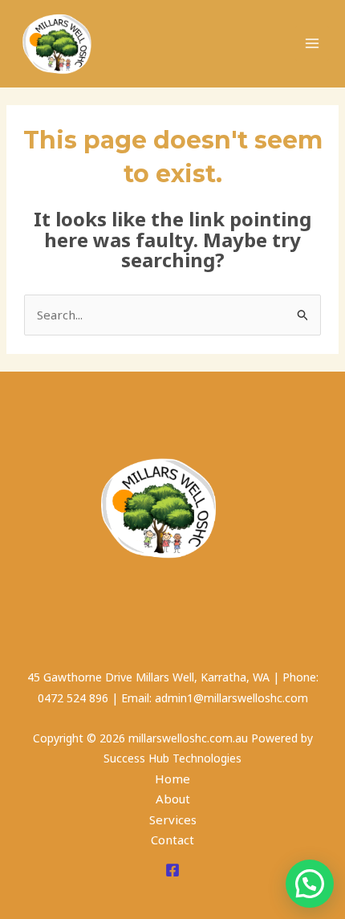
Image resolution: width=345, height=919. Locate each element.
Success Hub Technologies (173, 758)
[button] (310, 884)
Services (173, 819)
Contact (172, 840)
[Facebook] (172, 870)
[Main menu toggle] (312, 43)
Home (172, 779)
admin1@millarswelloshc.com (231, 698)
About (173, 799)
